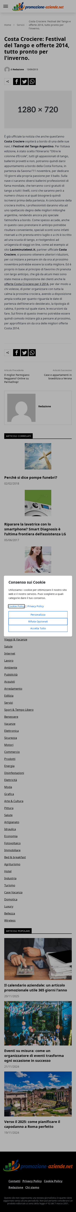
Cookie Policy (16, 606)
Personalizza (38, 614)
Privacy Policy (35, 606)
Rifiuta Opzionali (38, 621)
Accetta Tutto (38, 628)
